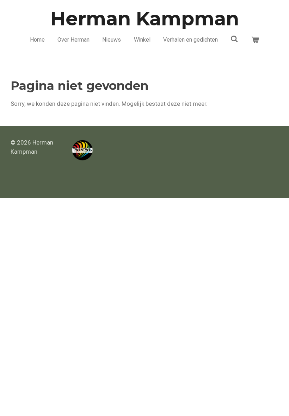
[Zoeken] (234, 39)
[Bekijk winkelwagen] (255, 39)
